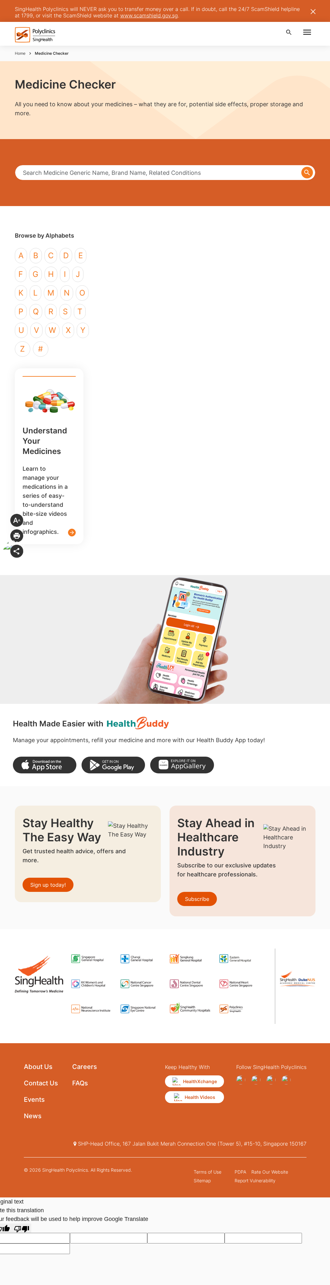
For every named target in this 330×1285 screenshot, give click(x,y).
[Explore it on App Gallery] (182, 765)
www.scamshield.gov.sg (149, 15)
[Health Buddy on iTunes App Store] (44, 765)
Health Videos (200, 1097)
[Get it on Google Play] (113, 765)
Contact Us (41, 1083)
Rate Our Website (269, 1172)
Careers (84, 1067)
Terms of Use (207, 1172)
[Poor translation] (21, 1228)
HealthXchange (200, 1081)
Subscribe (197, 899)
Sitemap (202, 1180)
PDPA (240, 1172)
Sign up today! (48, 885)
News (33, 1116)
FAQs (80, 1083)
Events (34, 1099)
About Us (38, 1067)
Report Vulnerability (255, 1180)
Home (20, 53)
